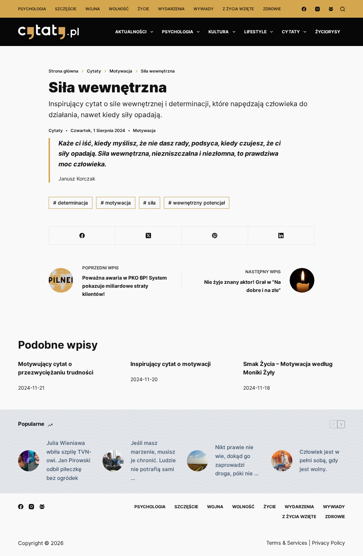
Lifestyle (255, 31)
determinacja (70, 203)
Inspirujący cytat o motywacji (170, 363)
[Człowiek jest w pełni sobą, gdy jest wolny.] (281, 460)
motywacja (116, 203)
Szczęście (66, 8)
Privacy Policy (328, 543)
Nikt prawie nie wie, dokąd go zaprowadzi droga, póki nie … (236, 460)
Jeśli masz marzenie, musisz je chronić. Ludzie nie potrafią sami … (153, 460)
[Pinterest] (215, 236)
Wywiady (204, 8)
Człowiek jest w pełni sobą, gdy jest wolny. (319, 460)
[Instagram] (317, 9)
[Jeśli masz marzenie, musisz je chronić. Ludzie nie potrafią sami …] (113, 460)
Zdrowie (272, 8)
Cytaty (291, 31)
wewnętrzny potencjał (196, 203)
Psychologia (32, 8)
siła (149, 203)
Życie (143, 8)
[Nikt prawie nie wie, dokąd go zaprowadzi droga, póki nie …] (197, 460)
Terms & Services (286, 543)
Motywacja (144, 130)
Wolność (119, 8)
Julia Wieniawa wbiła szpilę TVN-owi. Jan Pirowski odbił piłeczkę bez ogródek (68, 460)
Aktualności (130, 31)
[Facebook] (304, 9)
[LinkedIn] (281, 236)
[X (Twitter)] (148, 236)
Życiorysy (327, 31)
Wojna (92, 8)
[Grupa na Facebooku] (331, 9)
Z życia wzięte (238, 8)
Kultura (218, 31)
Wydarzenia (171, 8)
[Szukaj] (342, 9)
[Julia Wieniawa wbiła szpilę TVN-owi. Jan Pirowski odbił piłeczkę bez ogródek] (28, 460)
